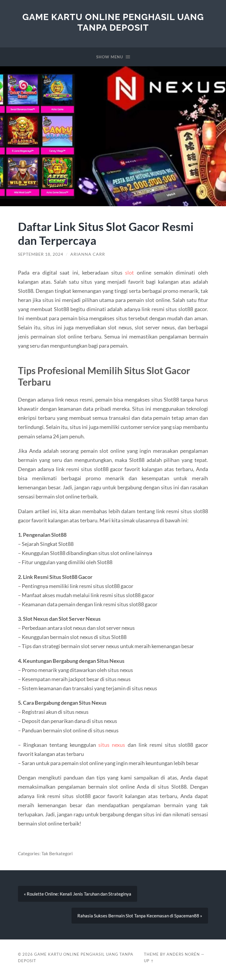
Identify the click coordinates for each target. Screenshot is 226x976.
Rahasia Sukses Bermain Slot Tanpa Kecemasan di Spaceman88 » (139, 915)
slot (129, 272)
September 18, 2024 (40, 254)
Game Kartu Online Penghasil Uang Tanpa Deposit (113, 22)
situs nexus (111, 745)
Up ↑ (149, 960)
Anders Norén (183, 954)
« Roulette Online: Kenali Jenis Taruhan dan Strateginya (77, 893)
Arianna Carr (87, 254)
